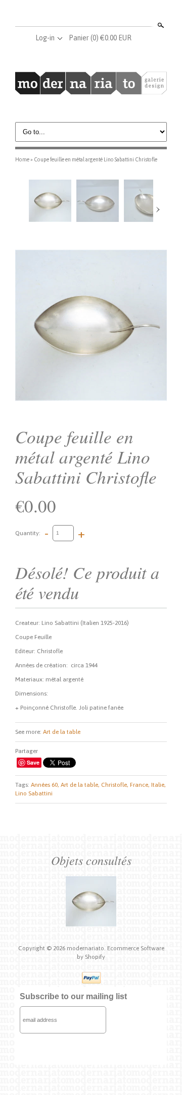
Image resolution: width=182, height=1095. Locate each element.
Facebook (74, 14)
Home (22, 159)
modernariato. (87, 948)
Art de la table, (80, 784)
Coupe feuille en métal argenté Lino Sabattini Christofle (95, 159)
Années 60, (45, 784)
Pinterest (107, 14)
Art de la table (61, 731)
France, (140, 784)
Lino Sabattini (34, 793)
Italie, (158, 784)
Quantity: (27, 532)
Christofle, (114, 784)
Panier (100, 38)
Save (33, 762)
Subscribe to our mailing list (73, 996)
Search (160, 25)
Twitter (90, 14)
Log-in (45, 38)
